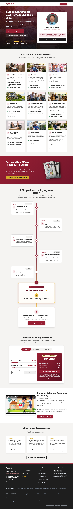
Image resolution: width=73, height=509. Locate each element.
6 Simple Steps (38, 4)
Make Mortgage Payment (43, 479)
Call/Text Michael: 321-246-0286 (17, 35)
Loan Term (26, 370)
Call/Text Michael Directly (45, 416)
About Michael (55, 4)
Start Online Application (26, 476)
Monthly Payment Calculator (43, 476)
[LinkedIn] (57, 471)
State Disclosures (64, 505)
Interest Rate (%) (15, 370)
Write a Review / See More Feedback (36, 457)
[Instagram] (60, 471)
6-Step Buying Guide (42, 473)
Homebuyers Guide (41, 482)
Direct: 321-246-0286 (27, 470)
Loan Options (31, 4)
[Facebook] (54, 471)
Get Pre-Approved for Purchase (49, 371)
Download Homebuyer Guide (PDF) (18, 177)
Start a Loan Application (15, 31)
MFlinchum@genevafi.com (62, 1)
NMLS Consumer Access (58, 490)
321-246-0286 (51, 1)
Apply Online (63, 4)
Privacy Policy (57, 505)
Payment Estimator (47, 4)
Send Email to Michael (53, 39)
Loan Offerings (40, 470)
